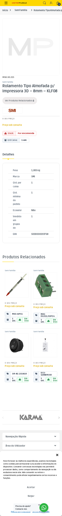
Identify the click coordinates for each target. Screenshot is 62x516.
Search (44, 3)
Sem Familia (21, 10)
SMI (33, 176)
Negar (31, 496)
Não (33, 210)
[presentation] (59, 417)
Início (5, 10)
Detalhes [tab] (8, 154)
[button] (57, 455)
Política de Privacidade (21, 512)
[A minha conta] (51, 3)
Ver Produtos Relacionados (19, 100)
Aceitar (31, 487)
